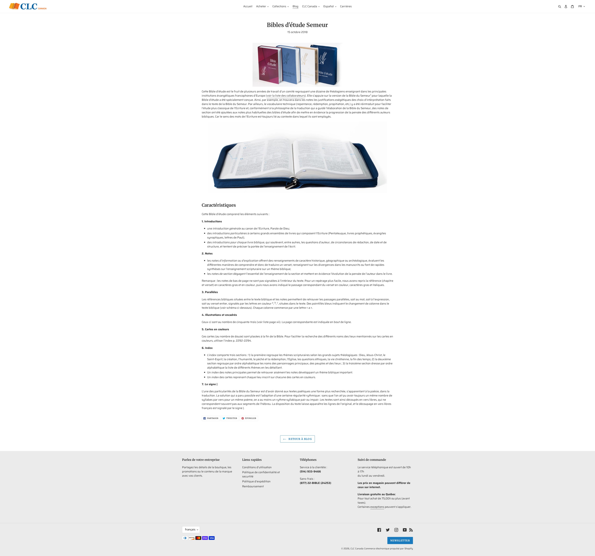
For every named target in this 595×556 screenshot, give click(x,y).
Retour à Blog (300, 438)
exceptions (377, 507)
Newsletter (400, 540)
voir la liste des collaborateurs (286, 95)
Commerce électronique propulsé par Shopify (388, 548)
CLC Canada (357, 548)
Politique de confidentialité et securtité (261, 474)
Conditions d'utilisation (257, 467)
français (190, 529)
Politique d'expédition (256, 481)
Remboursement (253, 486)
